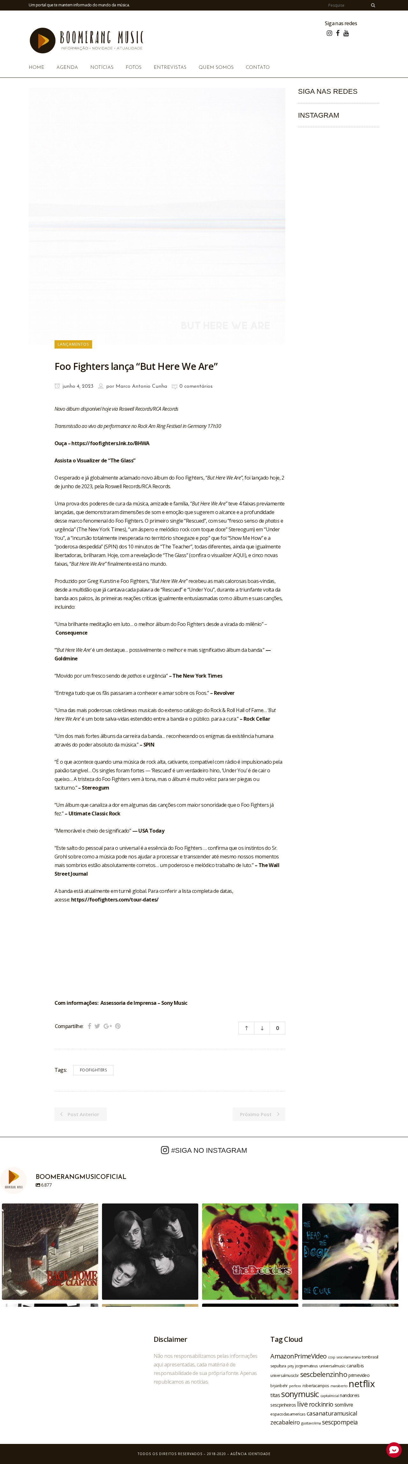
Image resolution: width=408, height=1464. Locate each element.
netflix (362, 1383)
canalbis (355, 1365)
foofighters (93, 1070)
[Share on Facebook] (89, 1026)
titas (275, 1395)
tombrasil (370, 1357)
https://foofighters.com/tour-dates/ (115, 899)
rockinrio (321, 1404)
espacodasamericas (287, 1414)
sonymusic (300, 1394)
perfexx (295, 1386)
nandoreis (349, 1395)
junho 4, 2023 (77, 386)
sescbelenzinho (323, 1374)
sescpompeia (340, 1422)
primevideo (358, 1375)
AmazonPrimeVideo (298, 1355)
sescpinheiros (283, 1405)
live (302, 1404)
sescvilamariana (348, 1357)
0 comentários (196, 386)
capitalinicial (329, 1396)
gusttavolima (311, 1423)
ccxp (331, 1357)
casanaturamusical (332, 1413)
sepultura (278, 1366)
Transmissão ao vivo (75, 426)
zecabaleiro (285, 1422)
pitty (291, 1366)
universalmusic (332, 1366)
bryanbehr (279, 1385)
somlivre (344, 1404)
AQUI (239, 555)
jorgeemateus (306, 1365)
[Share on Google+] (108, 1026)
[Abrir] (50, 1251)
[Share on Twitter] (97, 1026)
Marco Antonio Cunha (141, 386)
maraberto (339, 1385)
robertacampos (315, 1385)
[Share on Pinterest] (117, 1026)
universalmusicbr (284, 1375)
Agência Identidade (250, 1454)
